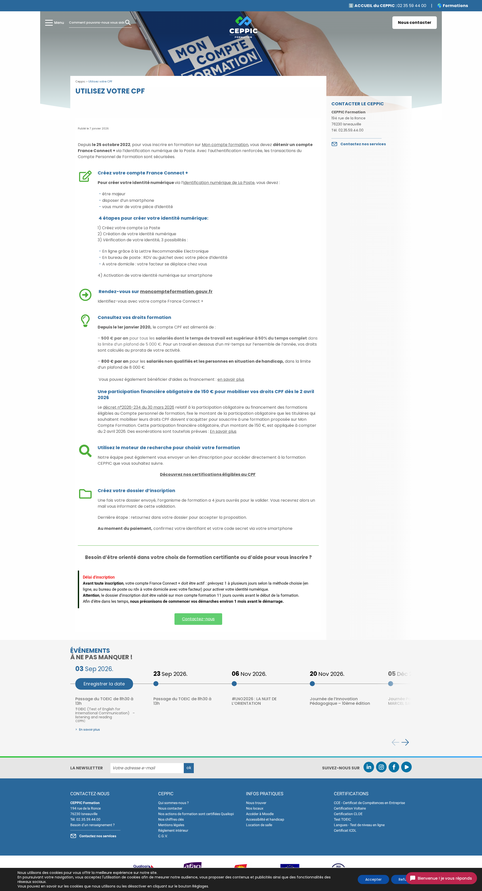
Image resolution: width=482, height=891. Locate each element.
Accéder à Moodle (260, 814)
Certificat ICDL (345, 830)
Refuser (405, 879)
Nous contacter (414, 22)
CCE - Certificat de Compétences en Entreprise (369, 803)
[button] (405, 742)
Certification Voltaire (350, 808)
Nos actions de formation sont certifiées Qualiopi (196, 814)
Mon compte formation (225, 145)
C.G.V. (163, 836)
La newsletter (86, 768)
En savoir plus (223, 431)
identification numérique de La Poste (219, 182)
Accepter (373, 879)
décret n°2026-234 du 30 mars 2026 (138, 407)
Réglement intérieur (173, 830)
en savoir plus (230, 379)
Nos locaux (254, 808)
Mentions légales (171, 825)
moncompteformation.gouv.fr (176, 291)
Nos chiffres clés (171, 819)
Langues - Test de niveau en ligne (359, 825)
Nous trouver (256, 803)
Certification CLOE (348, 814)
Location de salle (259, 825)
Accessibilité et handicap (265, 819)
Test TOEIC (342, 819)
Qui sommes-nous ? (173, 803)
